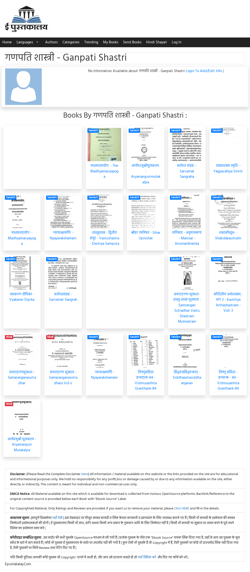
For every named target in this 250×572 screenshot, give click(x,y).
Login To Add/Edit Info (204, 71)
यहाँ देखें (57, 518)
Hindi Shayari (156, 42)
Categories (70, 42)
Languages (25, 42)
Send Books (132, 42)
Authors (51, 42)
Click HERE (181, 508)
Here (84, 474)
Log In (176, 42)
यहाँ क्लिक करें (147, 557)
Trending (91, 42)
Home (7, 42)
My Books (110, 42)
